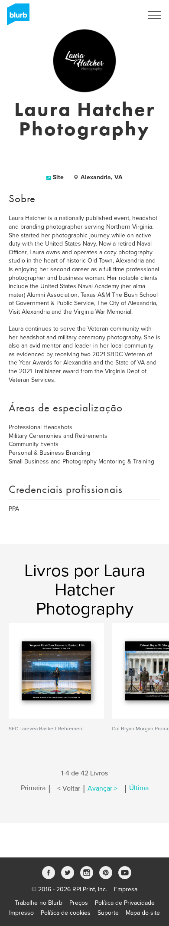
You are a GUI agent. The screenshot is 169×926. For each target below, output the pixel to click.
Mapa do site (143, 912)
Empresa (125, 889)
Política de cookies (66, 912)
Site (58, 177)
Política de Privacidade (125, 902)
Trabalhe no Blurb (38, 902)
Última (139, 788)
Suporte (108, 912)
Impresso (21, 912)
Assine (122, 15)
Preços (78, 902)
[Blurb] (15, 17)
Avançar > (102, 788)
